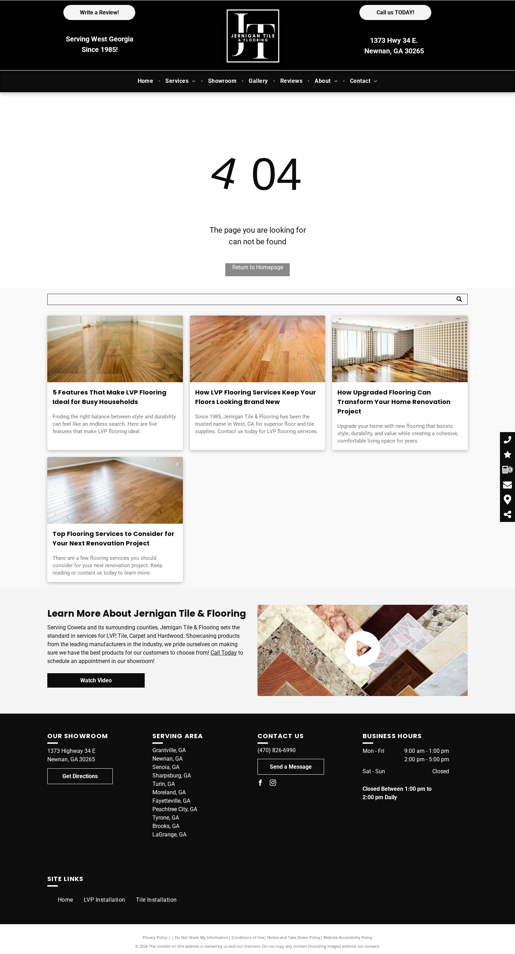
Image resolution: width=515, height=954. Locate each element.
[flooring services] (115, 490)
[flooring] (400, 349)
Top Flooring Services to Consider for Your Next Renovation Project (113, 538)
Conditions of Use (248, 937)
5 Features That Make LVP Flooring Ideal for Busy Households (109, 397)
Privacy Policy (155, 937)
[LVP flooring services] (257, 349)
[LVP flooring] (115, 349)
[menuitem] (146, 81)
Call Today (224, 652)
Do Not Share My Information (201, 937)
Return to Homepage (257, 267)
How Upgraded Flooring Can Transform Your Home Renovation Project (394, 402)
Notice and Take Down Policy (293, 937)
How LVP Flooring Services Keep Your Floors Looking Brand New (255, 397)
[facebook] (260, 783)
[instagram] (272, 783)
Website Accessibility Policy (347, 937)
